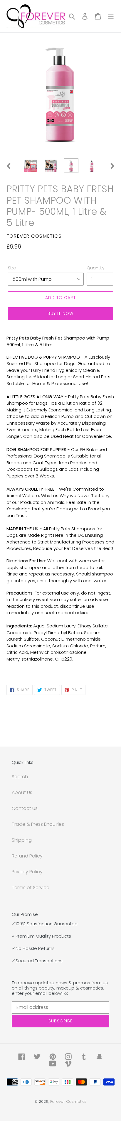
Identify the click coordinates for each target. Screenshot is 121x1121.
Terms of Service (30, 887)
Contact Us (25, 808)
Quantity (96, 268)
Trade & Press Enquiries (38, 824)
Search (20, 776)
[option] (31, 166)
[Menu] (110, 16)
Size (12, 268)
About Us (22, 792)
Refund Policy (27, 855)
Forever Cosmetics (68, 1101)
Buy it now (60, 313)
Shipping (22, 840)
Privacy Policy (27, 871)
